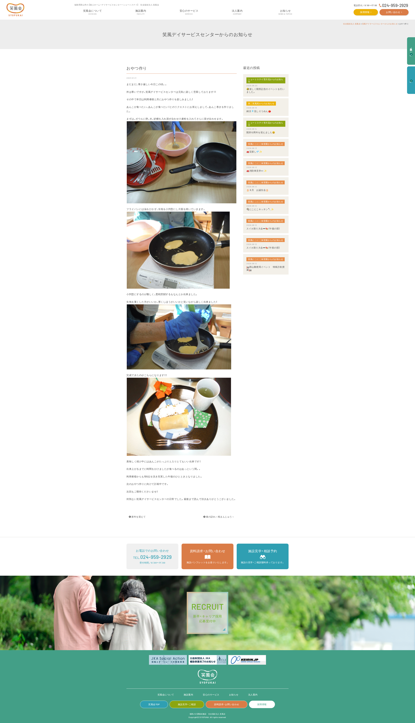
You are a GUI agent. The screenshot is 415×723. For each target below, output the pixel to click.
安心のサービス (211, 694)
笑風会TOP (154, 704)
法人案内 (253, 694)
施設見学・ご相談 (187, 704)
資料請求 (411, 78)
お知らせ (233, 694)
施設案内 (188, 694)
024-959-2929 (395, 5)
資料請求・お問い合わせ (226, 704)
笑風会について (166, 694)
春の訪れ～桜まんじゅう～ (220, 516)
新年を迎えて (138, 516)
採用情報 (364, 12)
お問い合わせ (393, 12)
